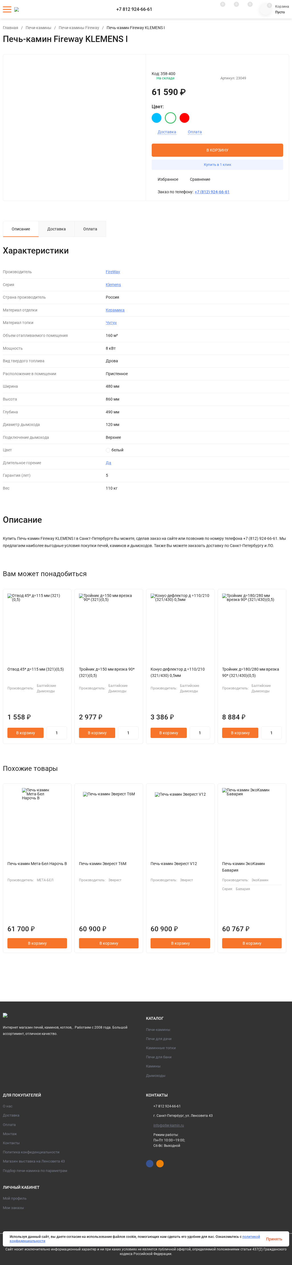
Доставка (167, 132)
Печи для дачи (159, 1039)
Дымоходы (155, 1075)
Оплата (195, 132)
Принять (274, 1239)
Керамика (115, 310)
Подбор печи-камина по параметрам (35, 1171)
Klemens (113, 284)
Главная (10, 28)
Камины (153, 1066)
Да (108, 462)
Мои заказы (13, 1208)
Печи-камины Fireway (79, 28)
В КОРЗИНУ (217, 150)
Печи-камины (38, 28)
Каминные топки (161, 1048)
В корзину (25, 733)
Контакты (11, 1143)
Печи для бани (159, 1057)
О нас (8, 1106)
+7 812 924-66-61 (134, 9)
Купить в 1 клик (217, 164)
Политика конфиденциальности (31, 1152)
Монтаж (10, 1134)
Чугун (111, 322)
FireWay (113, 272)
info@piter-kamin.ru (168, 1125)
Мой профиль (15, 1198)
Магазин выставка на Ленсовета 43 (34, 1161)
